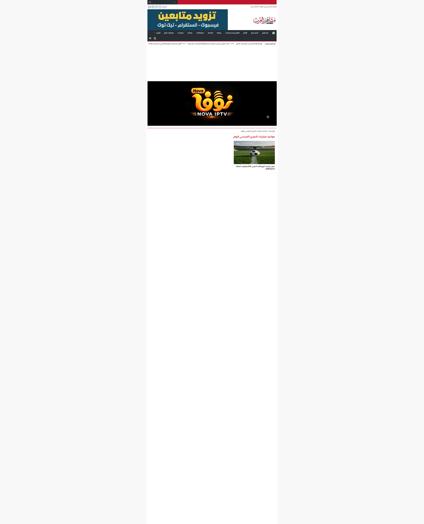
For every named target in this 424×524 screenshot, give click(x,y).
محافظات (200, 33)
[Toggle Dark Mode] (155, 38)
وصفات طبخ (169, 33)
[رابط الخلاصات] (156, 6)
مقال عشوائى (150, 38)
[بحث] (150, 2)
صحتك (189, 33)
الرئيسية (273, 33)
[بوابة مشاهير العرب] (252, 19)
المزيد (158, 33)
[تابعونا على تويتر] (152, 6)
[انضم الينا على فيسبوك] (149, 6)
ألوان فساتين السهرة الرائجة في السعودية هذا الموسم (191, 44)
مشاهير (265, 33)
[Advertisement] (212, 63)
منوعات (180, 33)
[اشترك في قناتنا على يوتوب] (160, 6)
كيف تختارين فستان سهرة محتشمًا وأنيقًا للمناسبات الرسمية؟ (237, 44)
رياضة (219, 33)
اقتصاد (210, 33)
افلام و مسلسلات (232, 33)
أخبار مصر (254, 33)
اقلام (245, 33)
